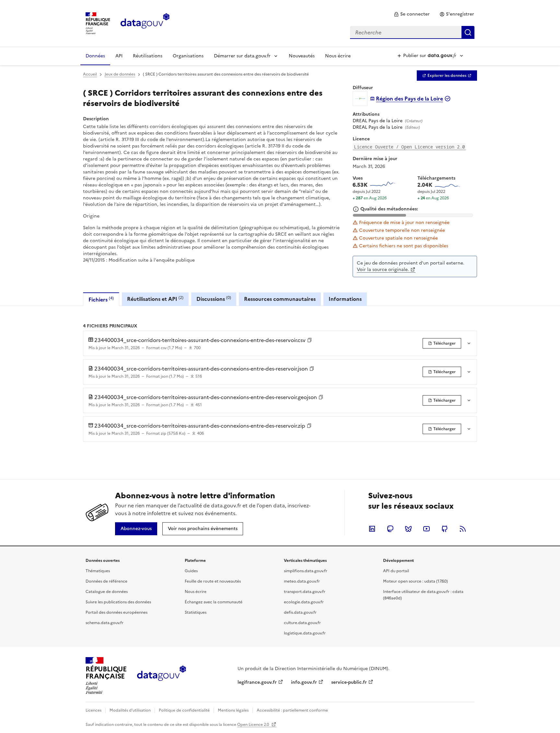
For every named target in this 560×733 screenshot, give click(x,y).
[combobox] (412, 32)
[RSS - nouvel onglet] (462, 528)
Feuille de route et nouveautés (213, 581)
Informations (345, 299)
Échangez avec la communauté (213, 602)
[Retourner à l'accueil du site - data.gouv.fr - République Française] (161, 675)
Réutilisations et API (155, 299)
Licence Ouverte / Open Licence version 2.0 (409, 147)
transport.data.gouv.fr (304, 592)
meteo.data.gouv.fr (302, 581)
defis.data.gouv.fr (300, 612)
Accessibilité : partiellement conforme (292, 710)
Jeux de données (120, 74)
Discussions (213, 299)
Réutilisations (147, 56)
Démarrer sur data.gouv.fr (242, 56)
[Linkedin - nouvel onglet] (372, 528)
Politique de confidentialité (184, 710)
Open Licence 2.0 (253, 724)
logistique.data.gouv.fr (305, 633)
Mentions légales (233, 710)
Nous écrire (338, 56)
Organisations (188, 56)
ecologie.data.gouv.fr (304, 602)
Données (95, 56)
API (118, 56)
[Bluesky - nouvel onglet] (408, 528)
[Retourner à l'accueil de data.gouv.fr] (145, 23)
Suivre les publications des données (118, 602)
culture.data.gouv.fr (302, 623)
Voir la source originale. (383, 269)
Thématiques (98, 571)
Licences (93, 710)
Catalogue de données (107, 592)
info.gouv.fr (304, 682)
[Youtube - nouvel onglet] (426, 528)
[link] (411, 14)
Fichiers (101, 299)
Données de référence (106, 581)
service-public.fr (349, 682)
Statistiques (195, 612)
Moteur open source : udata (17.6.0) (415, 581)
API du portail (396, 571)
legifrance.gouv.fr (257, 682)
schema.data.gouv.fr (104, 623)
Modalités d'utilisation (130, 710)
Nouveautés (302, 56)
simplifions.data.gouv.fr (305, 571)
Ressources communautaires (280, 299)
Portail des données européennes (116, 612)
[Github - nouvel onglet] (444, 528)
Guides (191, 571)
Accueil (90, 74)
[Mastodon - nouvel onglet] (390, 528)
